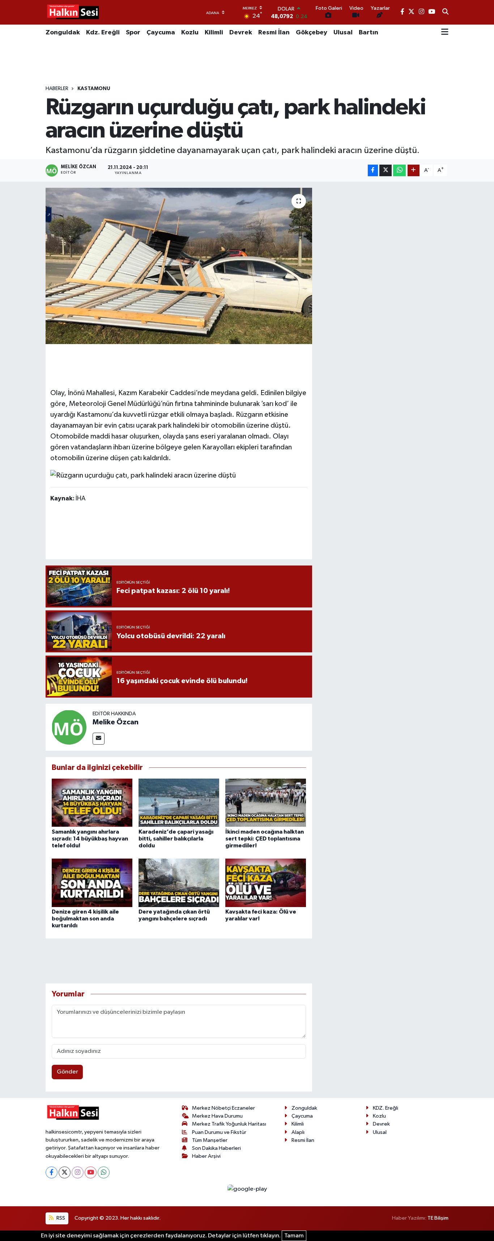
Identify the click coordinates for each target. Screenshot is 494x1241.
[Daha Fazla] (414, 171)
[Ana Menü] (444, 33)
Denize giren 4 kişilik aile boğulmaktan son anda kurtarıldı (85, 918)
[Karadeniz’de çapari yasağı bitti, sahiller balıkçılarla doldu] (179, 803)
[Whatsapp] (104, 1172)
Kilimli (214, 32)
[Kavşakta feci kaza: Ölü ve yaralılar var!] (265, 883)
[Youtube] (91, 1172)
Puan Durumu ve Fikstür (219, 1132)
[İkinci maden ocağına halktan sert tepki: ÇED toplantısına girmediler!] (265, 803)
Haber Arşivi (206, 1156)
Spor (133, 32)
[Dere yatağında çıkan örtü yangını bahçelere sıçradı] (179, 883)
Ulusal (343, 32)
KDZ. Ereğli (385, 1108)
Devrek (240, 32)
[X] (65, 1172)
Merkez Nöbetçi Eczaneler (223, 1108)
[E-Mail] (99, 739)
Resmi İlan (274, 32)
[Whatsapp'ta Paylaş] (399, 171)
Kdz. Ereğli (103, 32)
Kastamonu (93, 88)
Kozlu (190, 32)
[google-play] (247, 1189)
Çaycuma (160, 32)
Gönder (67, 1072)
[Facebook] (52, 1172)
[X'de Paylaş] (385, 171)
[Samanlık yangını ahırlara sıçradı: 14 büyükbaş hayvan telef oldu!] (92, 803)
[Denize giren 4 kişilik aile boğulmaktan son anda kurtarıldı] (92, 883)
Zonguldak (63, 32)
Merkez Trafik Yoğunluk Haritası (229, 1124)
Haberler (57, 88)
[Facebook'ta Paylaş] (373, 171)
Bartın (368, 32)
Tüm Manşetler (209, 1140)
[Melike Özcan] (69, 727)
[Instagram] (78, 1172)
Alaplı (298, 1132)
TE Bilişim (437, 1218)
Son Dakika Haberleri (216, 1148)
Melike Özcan (116, 722)
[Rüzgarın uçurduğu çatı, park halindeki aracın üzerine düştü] (179, 266)
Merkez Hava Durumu (217, 1116)
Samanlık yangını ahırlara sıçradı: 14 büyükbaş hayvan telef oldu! (90, 838)
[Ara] (445, 12)
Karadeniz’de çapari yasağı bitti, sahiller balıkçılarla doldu (176, 838)
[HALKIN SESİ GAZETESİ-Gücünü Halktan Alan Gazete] (73, 12)
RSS (60, 1218)
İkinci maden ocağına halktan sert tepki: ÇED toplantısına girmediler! (264, 838)
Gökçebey (311, 32)
